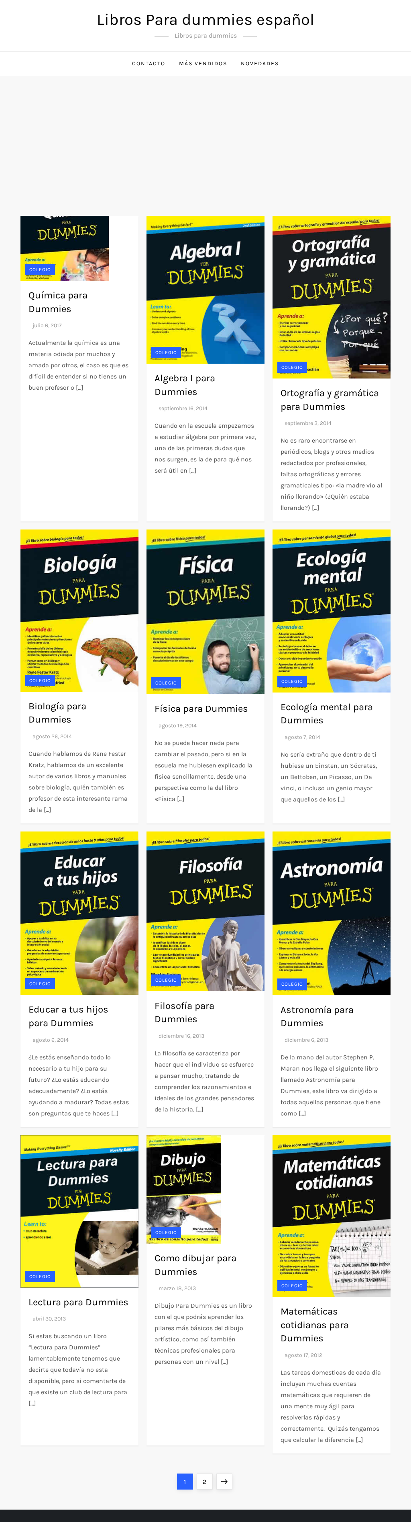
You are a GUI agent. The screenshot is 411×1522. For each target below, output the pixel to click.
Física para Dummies (201, 708)
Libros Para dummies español (205, 19)
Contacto (148, 63)
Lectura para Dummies (78, 1302)
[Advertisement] (205, 136)
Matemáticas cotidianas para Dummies (315, 1325)
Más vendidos (203, 63)
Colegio (40, 269)
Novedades (260, 63)
